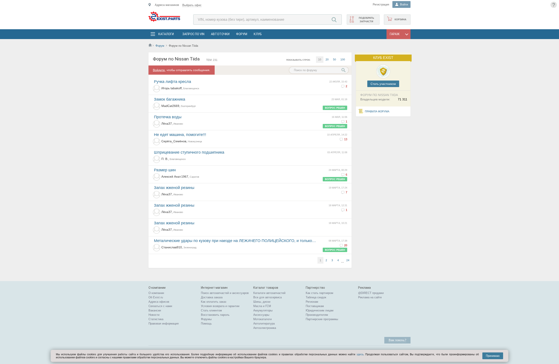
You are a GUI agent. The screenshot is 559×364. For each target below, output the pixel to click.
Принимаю (493, 355)
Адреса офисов (158, 301)
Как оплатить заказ (213, 301)
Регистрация (381, 4)
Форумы (206, 319)
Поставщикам (315, 306)
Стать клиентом (211, 310)
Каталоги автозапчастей (269, 293)
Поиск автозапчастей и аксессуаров (225, 293)
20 (327, 59)
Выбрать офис (192, 5)
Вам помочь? (397, 340)
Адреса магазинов (167, 5)
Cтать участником (383, 84)
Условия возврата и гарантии (220, 306)
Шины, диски (261, 301)
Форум (241, 34)
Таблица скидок (316, 297)
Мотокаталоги (262, 319)
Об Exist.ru (155, 297)
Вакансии (154, 310)
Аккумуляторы (263, 310)
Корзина (400, 19)
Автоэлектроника (264, 328)
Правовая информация (163, 323)
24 (347, 260)
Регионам (312, 301)
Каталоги (166, 34)
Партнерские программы (322, 319)
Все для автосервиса (267, 297)
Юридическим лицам (319, 310)
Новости (153, 314)
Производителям (317, 314)
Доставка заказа (212, 297)
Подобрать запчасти (366, 20)
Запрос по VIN (193, 34)
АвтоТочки (220, 34)
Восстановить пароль (215, 314)
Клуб (258, 34)
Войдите (159, 70)
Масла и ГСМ (262, 306)
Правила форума (377, 111)
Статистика (155, 319)
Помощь (206, 323)
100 (342, 59)
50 (334, 59)
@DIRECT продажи (371, 293)
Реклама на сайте (370, 297)
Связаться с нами (160, 306)
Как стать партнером (319, 293)
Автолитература (264, 323)
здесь (360, 354)
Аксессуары (261, 314)
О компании (156, 293)
